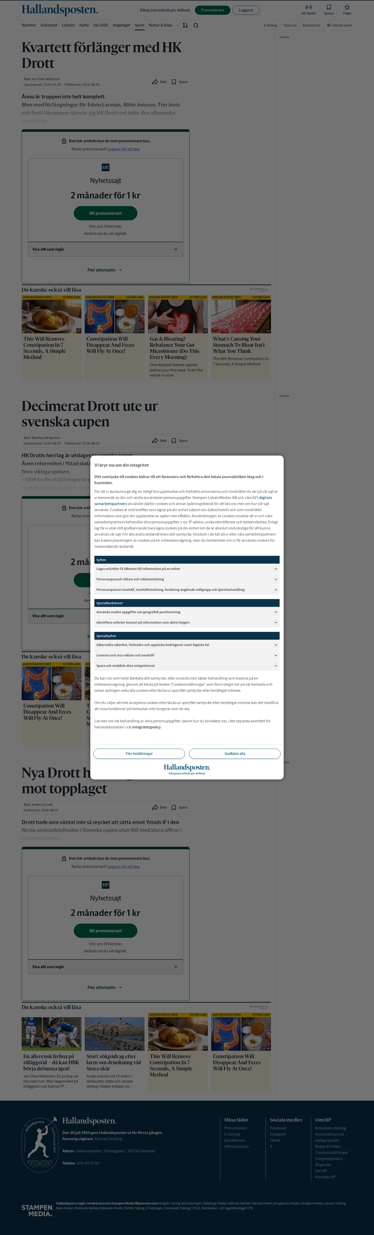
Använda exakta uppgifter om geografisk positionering (138, 612)
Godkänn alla (235, 753)
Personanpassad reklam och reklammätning (130, 579)
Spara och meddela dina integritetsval (125, 665)
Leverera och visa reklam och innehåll (125, 655)
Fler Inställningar (139, 753)
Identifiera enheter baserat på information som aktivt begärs (143, 622)
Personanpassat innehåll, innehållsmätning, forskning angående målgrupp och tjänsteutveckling (170, 589)
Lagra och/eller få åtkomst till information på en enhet (138, 568)
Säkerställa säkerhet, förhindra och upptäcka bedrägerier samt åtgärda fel (152, 644)
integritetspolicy (146, 727)
